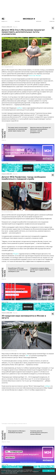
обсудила (16, 254)
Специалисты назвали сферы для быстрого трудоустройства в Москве (40, 269)
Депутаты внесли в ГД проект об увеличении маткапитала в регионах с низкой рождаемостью (40, 130)
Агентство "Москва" (35, 76)
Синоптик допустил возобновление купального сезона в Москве (39, 432)
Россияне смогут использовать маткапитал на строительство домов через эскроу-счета (18, 129)
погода (8, 441)
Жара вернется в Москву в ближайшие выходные (16, 431)
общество (4, 140)
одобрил (19, 108)
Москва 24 (28, 19)
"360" (27, 356)
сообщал (47, 386)
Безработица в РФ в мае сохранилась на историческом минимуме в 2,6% (17, 269)
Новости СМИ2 (5, 163)
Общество (15, 27)
